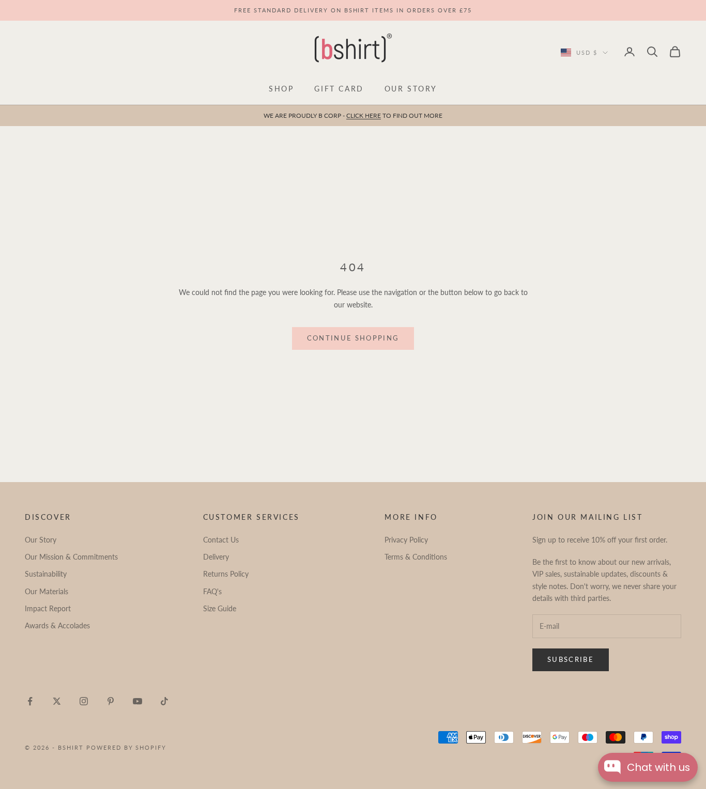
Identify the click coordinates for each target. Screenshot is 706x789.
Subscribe (570, 659)
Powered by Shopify (126, 747)
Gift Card (338, 88)
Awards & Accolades (57, 625)
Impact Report (48, 608)
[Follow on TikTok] (164, 701)
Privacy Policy (406, 539)
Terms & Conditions (416, 556)
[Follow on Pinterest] (110, 701)
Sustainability (46, 573)
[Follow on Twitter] (57, 701)
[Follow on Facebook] (30, 701)
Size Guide (219, 608)
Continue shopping (353, 338)
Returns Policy (226, 573)
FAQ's (212, 591)
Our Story (411, 88)
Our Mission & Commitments (71, 556)
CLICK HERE (363, 115)
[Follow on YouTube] (137, 701)
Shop (281, 88)
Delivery (216, 556)
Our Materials (46, 591)
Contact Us (221, 539)
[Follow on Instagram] (84, 701)
